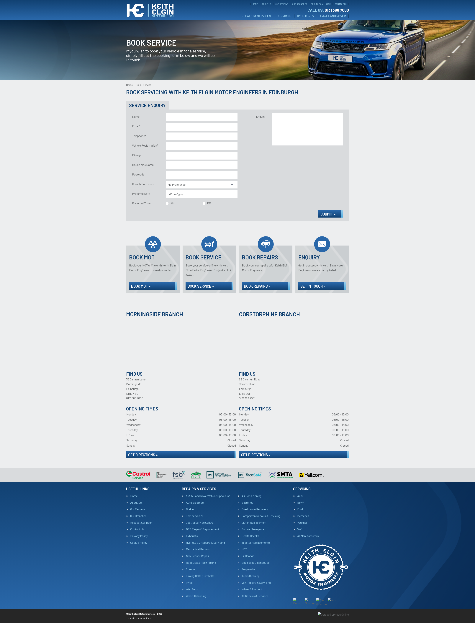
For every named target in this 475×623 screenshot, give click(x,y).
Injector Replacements (256, 542)
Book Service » (201, 286)
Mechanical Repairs (198, 549)
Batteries (247, 502)
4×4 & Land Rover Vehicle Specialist (208, 495)
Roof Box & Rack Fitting (201, 562)
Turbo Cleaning (251, 575)
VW (299, 529)
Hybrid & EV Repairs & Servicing (205, 542)
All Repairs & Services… (256, 595)
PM (209, 203)
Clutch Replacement (254, 522)
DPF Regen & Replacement (202, 529)
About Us (266, 4)
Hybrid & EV (305, 16)
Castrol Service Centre (199, 522)
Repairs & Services (256, 16)
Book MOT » (140, 286)
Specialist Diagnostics (256, 562)
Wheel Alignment (252, 589)
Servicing (284, 16)
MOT (244, 549)
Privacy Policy (139, 535)
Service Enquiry (147, 105)
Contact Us (341, 4)
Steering (191, 569)
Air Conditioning (251, 495)
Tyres (189, 582)
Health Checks (250, 535)
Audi (300, 495)
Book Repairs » (257, 286)
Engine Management (254, 529)
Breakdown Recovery (255, 509)
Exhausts (192, 535)
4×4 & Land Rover (333, 16)
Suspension (249, 569)
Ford (300, 509)
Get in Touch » (312, 286)
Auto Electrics (195, 502)
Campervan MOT (196, 515)
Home (255, 4)
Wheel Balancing (196, 595)
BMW (300, 502)
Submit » (327, 214)
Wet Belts (192, 589)
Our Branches (299, 4)
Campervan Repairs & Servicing (261, 515)
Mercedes (303, 515)
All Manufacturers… (309, 535)
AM (172, 203)
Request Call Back (321, 4)
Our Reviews (281, 4)
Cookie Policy (138, 542)
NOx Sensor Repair (197, 555)
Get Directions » (143, 455)
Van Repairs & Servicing (256, 582)
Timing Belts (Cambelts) (200, 575)
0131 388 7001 (247, 398)
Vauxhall (302, 522)
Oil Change (248, 555)
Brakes (190, 509)
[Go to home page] (150, 10)
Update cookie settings (139, 618)
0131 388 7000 (328, 10)
